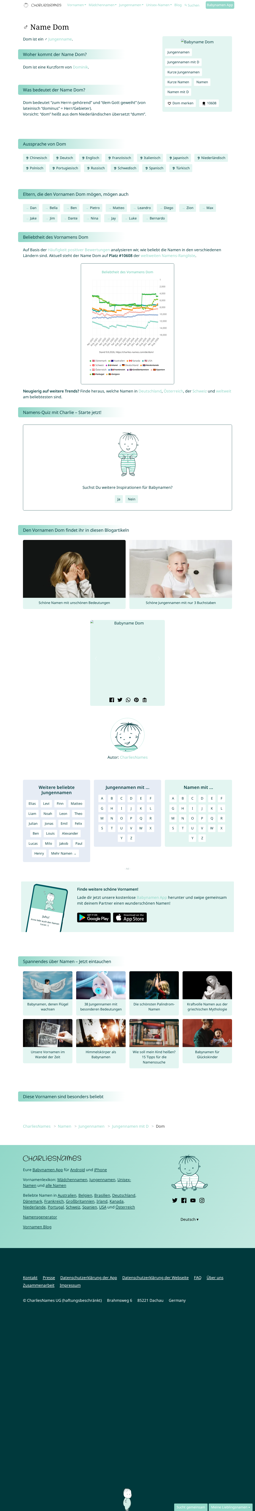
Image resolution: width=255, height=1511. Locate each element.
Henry (39, 853)
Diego (168, 207)
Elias (32, 803)
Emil (64, 823)
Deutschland (150, 391)
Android (77, 1169)
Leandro (144, 207)
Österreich (173, 391)
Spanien (89, 1207)
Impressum (70, 1285)
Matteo (118, 207)
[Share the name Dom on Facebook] (111, 700)
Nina (94, 218)
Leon (63, 813)
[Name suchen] (185, 5)
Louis (50, 833)
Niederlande (34, 1207)
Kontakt (30, 1277)
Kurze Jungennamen (183, 72)
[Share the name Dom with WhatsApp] (127, 700)
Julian (33, 823)
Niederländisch (212, 157)
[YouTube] (193, 1199)
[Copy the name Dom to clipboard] (144, 700)
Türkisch (182, 168)
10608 (211, 103)
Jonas (49, 823)
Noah (47, 813)
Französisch (121, 157)
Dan (33, 207)
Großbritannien (80, 1201)
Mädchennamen (101, 5)
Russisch (97, 168)
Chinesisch (38, 157)
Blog (178, 5)
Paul (78, 843)
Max (209, 207)
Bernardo (157, 218)
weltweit (223, 391)
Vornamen (75, 5)
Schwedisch (126, 168)
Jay (113, 218)
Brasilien (102, 1195)
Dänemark (32, 1201)
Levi (46, 803)
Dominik (80, 67)
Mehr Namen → (64, 853)
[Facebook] (184, 1199)
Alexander (70, 833)
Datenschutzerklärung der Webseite (155, 1277)
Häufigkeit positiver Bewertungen (79, 249)
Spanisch (155, 168)
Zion (189, 207)
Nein (131, 499)
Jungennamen (130, 5)
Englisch (92, 157)
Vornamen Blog (37, 1226)
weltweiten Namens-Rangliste (168, 255)
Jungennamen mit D (183, 62)
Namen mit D (178, 92)
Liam (32, 813)
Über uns (215, 1277)
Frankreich (54, 1201)
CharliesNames (134, 757)
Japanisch (180, 157)
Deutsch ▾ (190, 1219)
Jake (33, 218)
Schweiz (199, 391)
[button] (96, 658)
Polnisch (36, 168)
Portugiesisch (66, 168)
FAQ (197, 1277)
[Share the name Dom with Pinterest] (135, 700)
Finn (60, 803)
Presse (49, 1277)
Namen (202, 82)
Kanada (117, 1201)
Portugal (56, 1207)
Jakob (63, 843)
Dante (72, 218)
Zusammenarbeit (39, 1285)
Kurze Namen (178, 82)
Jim (52, 218)
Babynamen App (220, 5)
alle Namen (56, 1185)
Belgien (85, 1195)
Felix (78, 823)
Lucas (33, 843)
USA (102, 1207)
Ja (118, 499)
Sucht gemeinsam (191, 1507)
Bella (53, 207)
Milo (48, 843)
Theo (78, 813)
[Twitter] (175, 1199)
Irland (102, 1201)
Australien (67, 1195)
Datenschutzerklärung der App (88, 1277)
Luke (133, 218)
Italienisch (151, 157)
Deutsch (66, 157)
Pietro (95, 207)
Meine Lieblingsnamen (229, 1507)
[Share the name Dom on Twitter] (119, 700)
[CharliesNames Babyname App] (43, 5)
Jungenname (60, 39)
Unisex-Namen (158, 5)
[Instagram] (202, 1199)
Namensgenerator (40, 1216)
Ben (74, 207)
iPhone (100, 1169)
